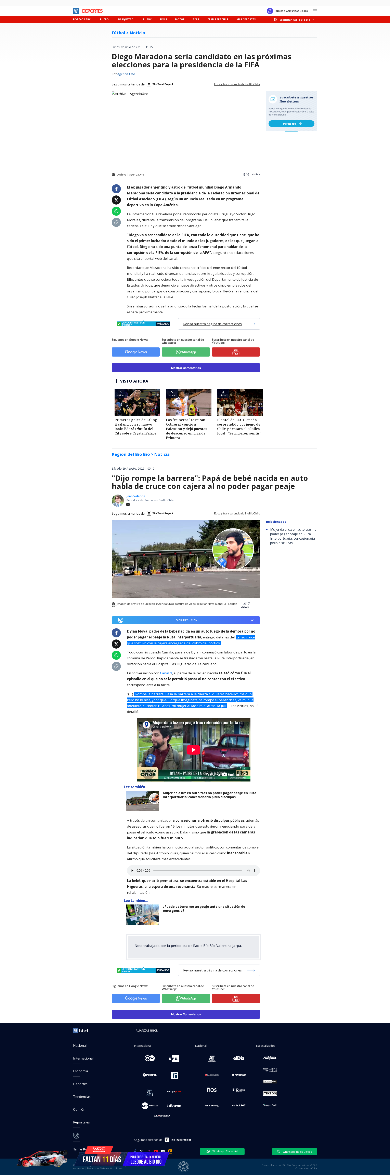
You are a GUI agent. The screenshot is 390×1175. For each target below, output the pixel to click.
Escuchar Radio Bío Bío (295, 19)
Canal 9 (166, 673)
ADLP (196, 19)
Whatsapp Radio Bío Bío (297, 1151)
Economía (80, 1071)
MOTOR (180, 19)
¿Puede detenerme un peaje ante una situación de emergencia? (204, 908)
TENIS (163, 19)
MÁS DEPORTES (246, 19)
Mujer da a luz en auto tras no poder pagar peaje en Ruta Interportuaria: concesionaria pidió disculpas (209, 795)
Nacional (80, 1045)
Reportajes (81, 1122)
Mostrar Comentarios (186, 368)
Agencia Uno (126, 74)
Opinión (79, 1109)
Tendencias (82, 1096)
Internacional (83, 1058)
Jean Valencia (135, 496)
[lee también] (143, 801)
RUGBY (147, 19)
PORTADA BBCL (82, 19)
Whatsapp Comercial (225, 1151)
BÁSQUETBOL (126, 19)
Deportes (80, 1084)
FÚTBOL (105, 19)
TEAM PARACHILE (218, 19)
